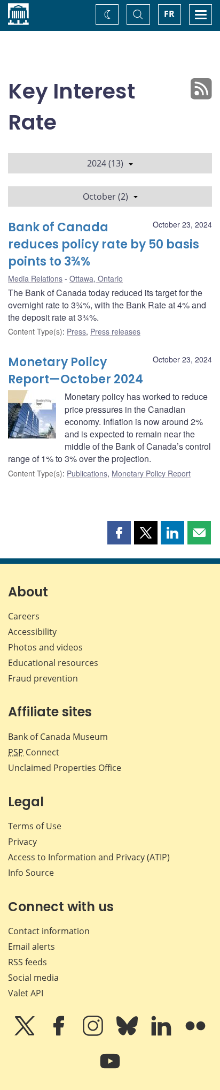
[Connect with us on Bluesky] (128, 1033)
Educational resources (53, 663)
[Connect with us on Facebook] (60, 1033)
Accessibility (32, 632)
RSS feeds (27, 962)
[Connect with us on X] (26, 1033)
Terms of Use (34, 826)
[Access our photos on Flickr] (195, 1033)
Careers (24, 616)
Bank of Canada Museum (58, 737)
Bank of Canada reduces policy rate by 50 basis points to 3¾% (103, 244)
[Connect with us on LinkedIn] (162, 1033)
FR (169, 14)
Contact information (49, 931)
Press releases (115, 331)
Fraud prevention (43, 678)
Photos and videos (45, 647)
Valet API (25, 993)
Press (76, 331)
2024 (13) (105, 163)
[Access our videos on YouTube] (110, 1068)
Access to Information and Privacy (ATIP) (89, 857)
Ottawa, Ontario (96, 278)
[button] (119, 532)
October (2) (105, 196)
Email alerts (31, 946)
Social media (33, 977)
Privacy (22, 841)
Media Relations (35, 278)
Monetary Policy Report (151, 473)
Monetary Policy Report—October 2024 (75, 371)
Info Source (31, 873)
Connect (33, 752)
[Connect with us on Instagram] (94, 1033)
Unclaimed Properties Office (64, 768)
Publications (87, 473)
